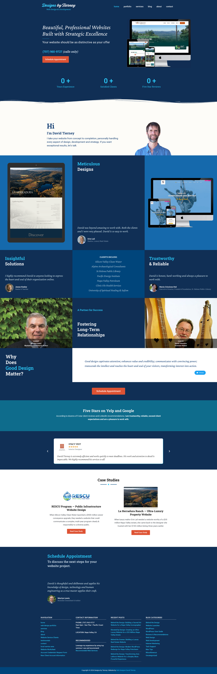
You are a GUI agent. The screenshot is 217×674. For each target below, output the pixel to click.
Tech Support (151, 647)
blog (150, 6)
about (159, 6)
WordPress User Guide (154, 631)
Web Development (152, 641)
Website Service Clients (50, 637)
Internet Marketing (153, 643)
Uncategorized (151, 655)
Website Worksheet (48, 649)
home (116, 6)
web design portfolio (48, 626)
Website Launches (153, 626)
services (139, 6)
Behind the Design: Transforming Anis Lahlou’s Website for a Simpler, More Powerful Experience (125, 656)
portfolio (127, 6)
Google (128, 410)
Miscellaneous (151, 653)
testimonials (45, 641)
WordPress (150, 629)
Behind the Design (152, 623)
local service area (47, 647)
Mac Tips (149, 649)
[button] (47, 451)
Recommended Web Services (87, 651)
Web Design (150, 637)
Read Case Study (76, 531)
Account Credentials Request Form (54, 653)
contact (169, 6)
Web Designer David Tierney (126, 670)
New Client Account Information (53, 655)
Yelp (110, 410)
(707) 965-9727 (52, 51)
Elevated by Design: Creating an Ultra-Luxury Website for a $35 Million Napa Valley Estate (125, 632)
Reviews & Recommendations (157, 635)
